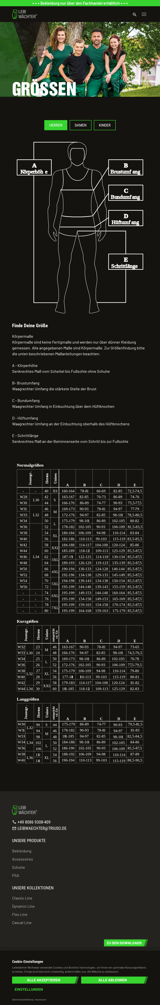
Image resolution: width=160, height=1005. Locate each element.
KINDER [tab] (105, 125)
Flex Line (20, 914)
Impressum (40, 999)
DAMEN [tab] (80, 125)
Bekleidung (21, 850)
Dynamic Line (23, 906)
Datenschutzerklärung (22, 999)
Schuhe (18, 867)
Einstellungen (29, 989)
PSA (15, 875)
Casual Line (22, 922)
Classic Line (22, 898)
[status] (80, 3)
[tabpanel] (80, 445)
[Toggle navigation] (144, 14)
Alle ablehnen (112, 980)
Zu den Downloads (124, 943)
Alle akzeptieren (43, 980)
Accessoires (22, 859)
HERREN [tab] (55, 125)
